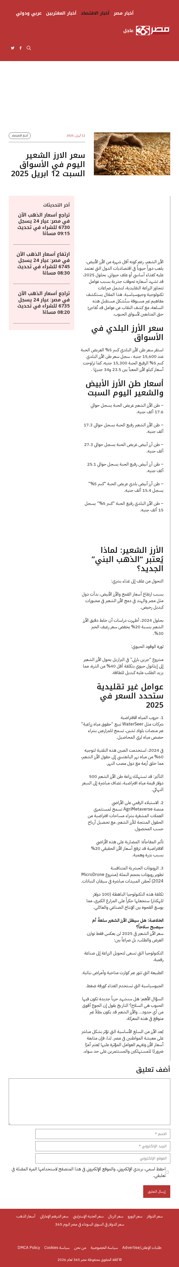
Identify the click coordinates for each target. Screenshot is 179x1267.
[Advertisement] (89, 100)
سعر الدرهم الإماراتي (54, 1216)
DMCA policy (28, 1247)
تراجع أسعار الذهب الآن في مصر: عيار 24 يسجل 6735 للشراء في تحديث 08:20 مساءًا (43, 303)
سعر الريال (115, 1216)
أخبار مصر (124, 13)
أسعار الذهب (26, 1216)
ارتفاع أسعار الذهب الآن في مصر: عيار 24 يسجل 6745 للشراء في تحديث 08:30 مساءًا (43, 264)
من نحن (80, 1247)
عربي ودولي (29, 13)
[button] (28, 48)
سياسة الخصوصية (104, 1247)
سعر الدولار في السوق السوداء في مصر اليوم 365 (89, 1224)
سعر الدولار (155, 1216)
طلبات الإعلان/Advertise (142, 1247)
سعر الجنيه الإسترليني (88, 1216)
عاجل (128, 30)
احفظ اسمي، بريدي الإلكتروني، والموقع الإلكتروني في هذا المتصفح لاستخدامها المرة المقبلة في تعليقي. (89, 1172)
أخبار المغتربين (61, 13)
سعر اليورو (135, 1216)
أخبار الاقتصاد (95, 13)
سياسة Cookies (57, 1247)
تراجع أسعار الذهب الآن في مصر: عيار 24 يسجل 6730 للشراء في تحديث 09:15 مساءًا (43, 224)
